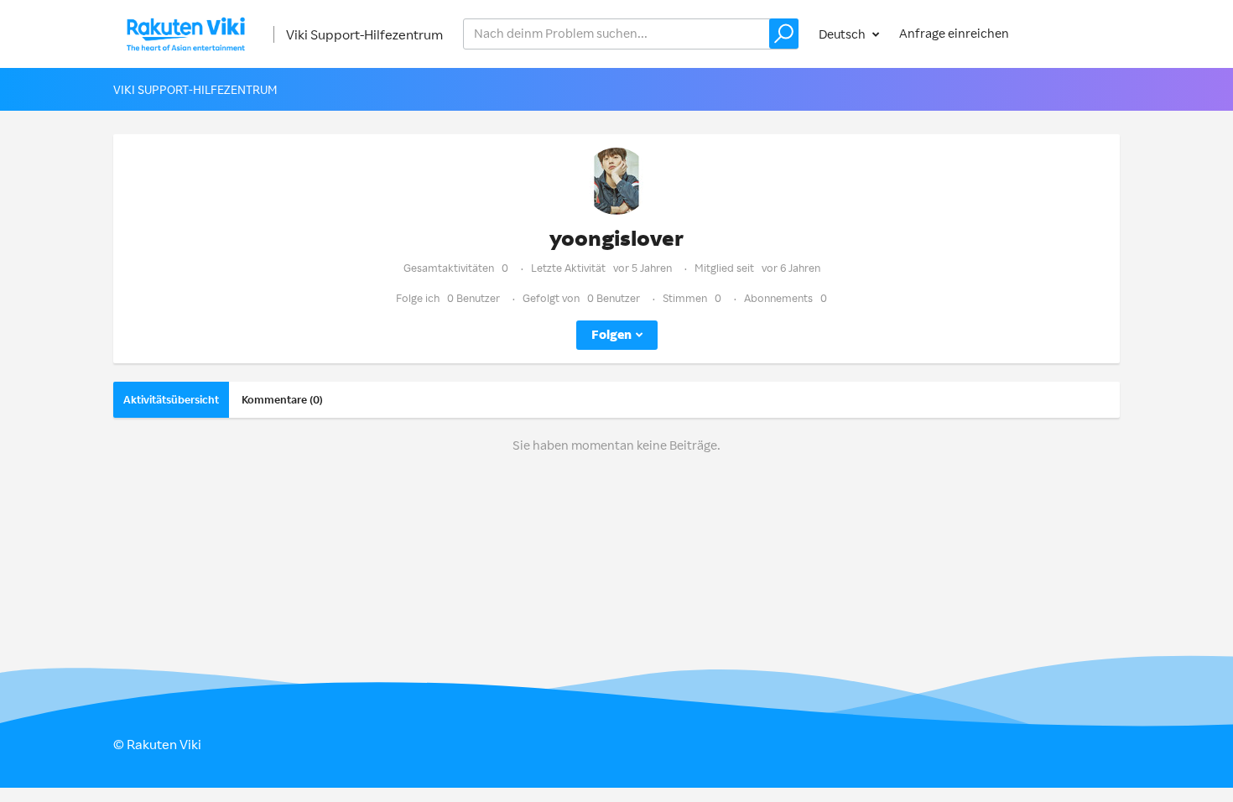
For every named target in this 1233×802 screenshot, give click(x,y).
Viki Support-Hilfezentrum (364, 34)
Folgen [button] (611, 334)
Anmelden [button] (1074, 33)
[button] (784, 33)
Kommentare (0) (282, 399)
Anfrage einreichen (954, 33)
